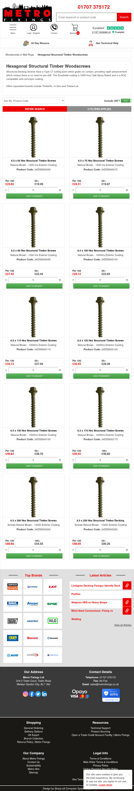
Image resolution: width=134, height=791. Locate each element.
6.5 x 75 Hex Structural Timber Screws (100, 160)
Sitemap (33, 772)
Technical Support (100, 728)
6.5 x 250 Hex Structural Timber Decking (100, 520)
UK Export (33, 735)
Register (36, 33)
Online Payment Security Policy (100, 769)
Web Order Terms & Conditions (100, 762)
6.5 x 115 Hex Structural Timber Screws (33, 340)
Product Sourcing (100, 731)
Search (124, 17)
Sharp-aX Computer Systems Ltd (73, 788)
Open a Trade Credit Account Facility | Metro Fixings (100, 735)
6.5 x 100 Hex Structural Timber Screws (100, 250)
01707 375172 (108, 677)
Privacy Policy (100, 765)
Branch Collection (33, 738)
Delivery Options (33, 731)
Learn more (105, 784)
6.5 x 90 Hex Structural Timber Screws (33, 250)
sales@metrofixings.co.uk (104, 684)
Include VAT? (112, 100)
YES (126, 100)
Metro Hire (33, 769)
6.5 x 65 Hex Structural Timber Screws (33, 160)
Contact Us (33, 762)
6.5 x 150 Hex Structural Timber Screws (33, 430)
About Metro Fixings (34, 758)
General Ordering (33, 728)
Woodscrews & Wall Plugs (19, 54)
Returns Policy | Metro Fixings (33, 742)
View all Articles (122, 625)
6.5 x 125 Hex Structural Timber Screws (100, 340)
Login (29, 33)
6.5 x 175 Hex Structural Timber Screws (100, 430)
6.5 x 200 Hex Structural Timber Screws (33, 520)
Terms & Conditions (100, 758)
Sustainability (33, 765)
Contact (54, 33)
